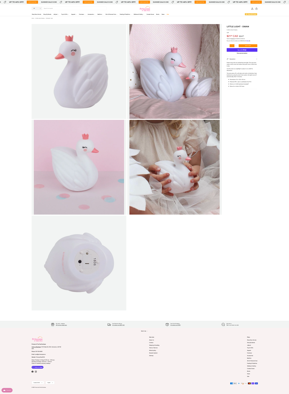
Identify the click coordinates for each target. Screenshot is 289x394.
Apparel (73, 14)
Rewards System (153, 353)
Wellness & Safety (138, 14)
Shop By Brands (47, 14)
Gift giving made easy (61, 325)
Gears (163, 14)
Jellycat (55, 14)
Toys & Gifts (64, 14)
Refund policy (152, 350)
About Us (151, 340)
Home (33, 18)
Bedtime (100, 14)
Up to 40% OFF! (16, 2)
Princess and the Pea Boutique (40, 387)
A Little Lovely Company (40, 18)
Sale (168, 14)
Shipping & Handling (154, 345)
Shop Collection (32, 2)
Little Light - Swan (49, 18)
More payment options (242, 53)
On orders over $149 (175, 325)
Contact (151, 342)
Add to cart (248, 45)
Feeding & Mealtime (125, 14)
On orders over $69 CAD (118, 325)
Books (157, 14)
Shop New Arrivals (36, 14)
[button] (256, 8)
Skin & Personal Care (111, 14)
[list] (127, 167)
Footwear (81, 14)
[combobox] (69, 8)
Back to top (143, 331)
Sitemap (151, 355)
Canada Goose (150, 14)
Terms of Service (153, 347)
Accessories (91, 14)
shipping (233, 38)
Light (228, 32)
